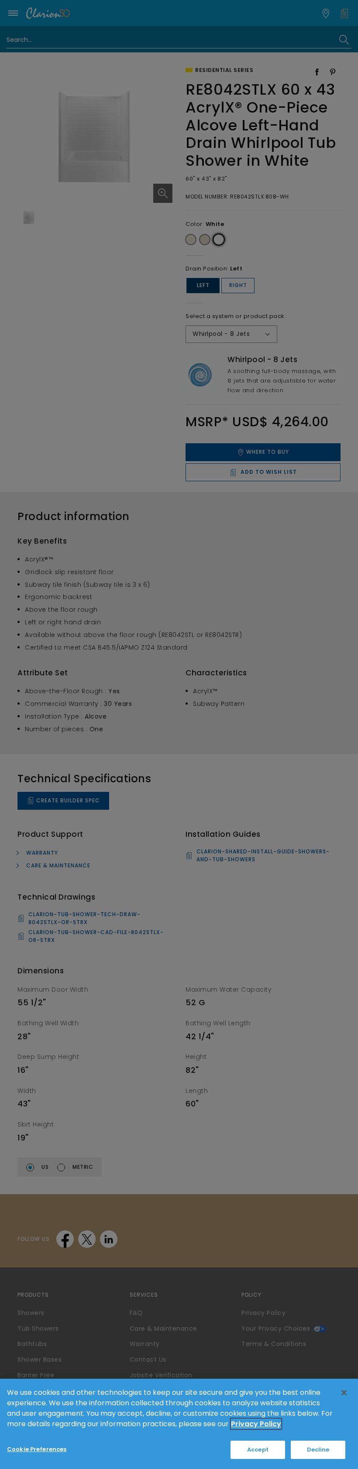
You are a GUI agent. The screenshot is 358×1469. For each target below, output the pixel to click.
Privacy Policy (256, 1424)
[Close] (344, 1392)
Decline (318, 1449)
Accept (257, 1449)
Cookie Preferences (36, 1449)
